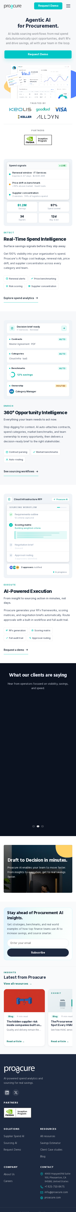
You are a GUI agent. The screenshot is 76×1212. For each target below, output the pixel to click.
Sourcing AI (10, 1143)
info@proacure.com (56, 1193)
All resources (47, 1136)
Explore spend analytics (19, 298)
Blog (42, 1156)
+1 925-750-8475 (55, 1187)
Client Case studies (51, 1150)
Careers (8, 1181)
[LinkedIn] (7, 1092)
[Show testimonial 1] (33, 826)
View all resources (18, 983)
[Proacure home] (12, 6)
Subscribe (38, 952)
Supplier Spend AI (14, 1136)
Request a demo (14, 649)
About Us (9, 1174)
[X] (16, 1092)
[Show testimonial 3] (42, 826)
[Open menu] (68, 6)
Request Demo (48, 5)
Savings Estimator (50, 1143)
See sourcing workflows (19, 471)
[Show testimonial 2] (38, 826)
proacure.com (53, 1198)
